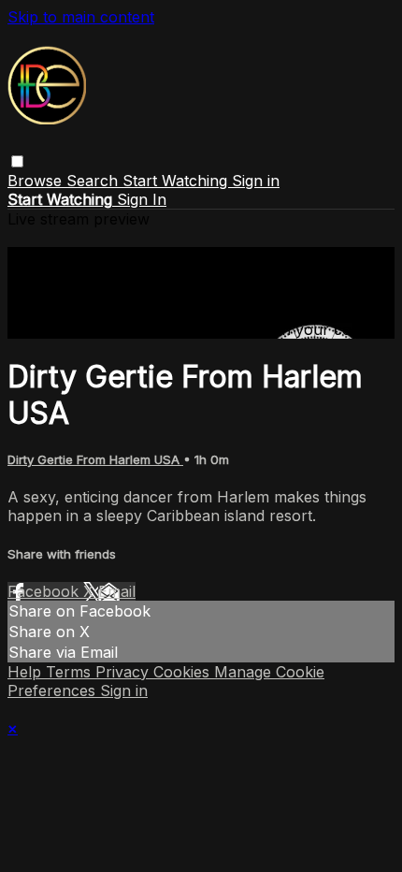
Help (26, 671)
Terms (70, 671)
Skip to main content (80, 16)
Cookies (183, 671)
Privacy (124, 671)
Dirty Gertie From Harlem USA (95, 459)
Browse (36, 180)
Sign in (256, 180)
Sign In (141, 199)
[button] (17, 161)
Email (117, 591)
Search (94, 180)
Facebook (45, 591)
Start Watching (177, 180)
